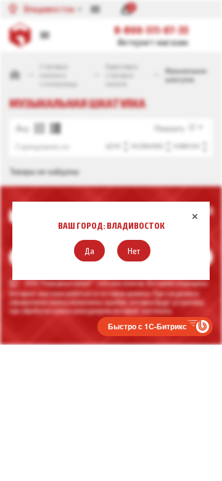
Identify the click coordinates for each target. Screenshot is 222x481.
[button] (89, 250)
